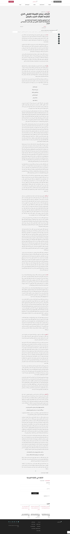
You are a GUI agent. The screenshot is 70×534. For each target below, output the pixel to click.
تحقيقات (49, 4)
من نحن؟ (39, 522)
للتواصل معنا (33, 528)
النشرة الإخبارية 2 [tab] (42, 480)
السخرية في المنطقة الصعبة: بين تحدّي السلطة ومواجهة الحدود (46, 515)
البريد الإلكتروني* (48, 488)
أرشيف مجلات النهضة (57, 1)
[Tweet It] (59, 39)
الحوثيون (45, 472)
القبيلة (43, 472)
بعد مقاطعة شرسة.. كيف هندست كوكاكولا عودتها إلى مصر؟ (25, 515)
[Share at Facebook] (59, 34)
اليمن (46, 11)
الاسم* (49, 484)
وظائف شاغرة (38, 530)
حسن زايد (49, 517)
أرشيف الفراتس (38, 524)
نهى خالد (29, 517)
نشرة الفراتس (38, 526)
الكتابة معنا (11, 1)
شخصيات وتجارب (42, 4)
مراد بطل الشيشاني (38, 517)
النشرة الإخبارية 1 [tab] (47, 480)
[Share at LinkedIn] (59, 36)
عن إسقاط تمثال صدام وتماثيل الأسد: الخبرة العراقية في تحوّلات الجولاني (35, 515)
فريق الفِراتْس (33, 522)
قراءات (20, 4)
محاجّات (34, 4)
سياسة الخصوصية (45, 495)
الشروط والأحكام (33, 526)
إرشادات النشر (33, 524)
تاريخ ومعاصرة (27, 4)
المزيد (48, 504)
